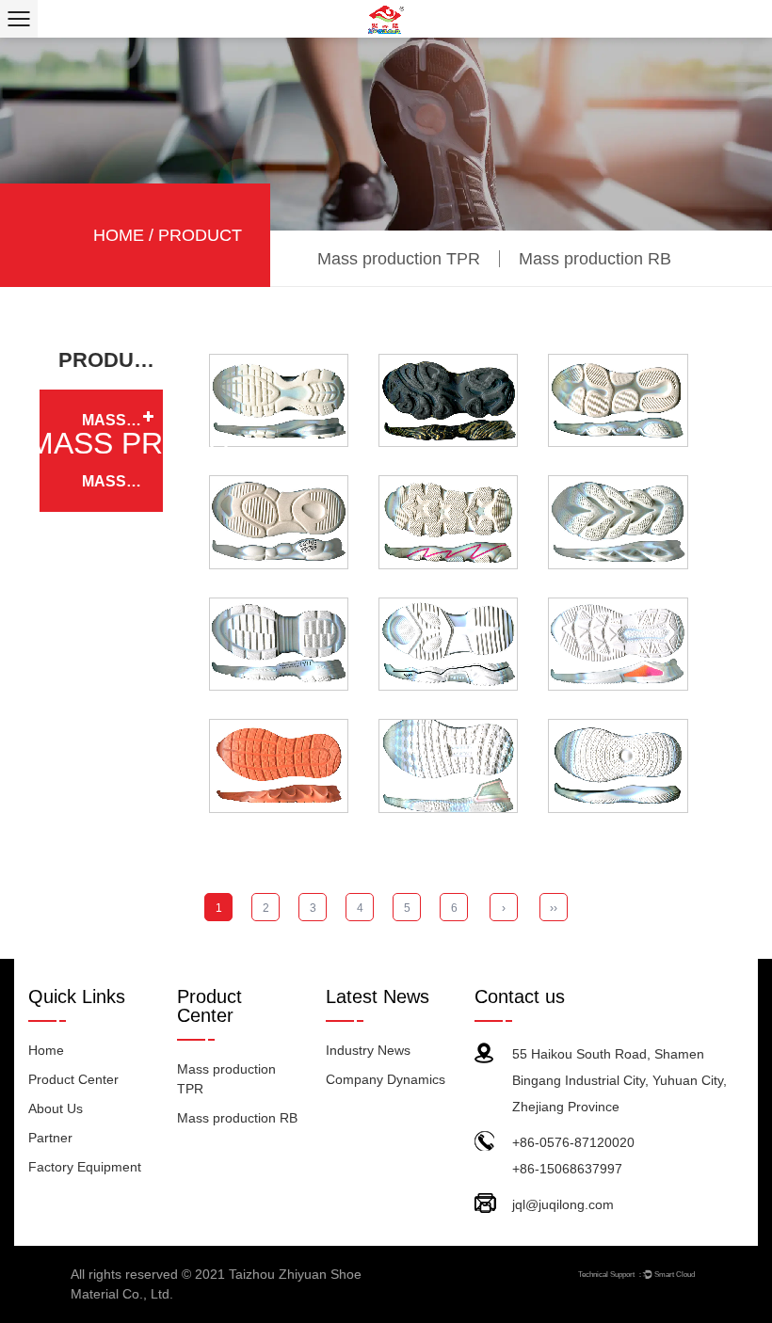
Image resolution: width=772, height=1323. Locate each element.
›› (553, 908)
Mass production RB (595, 258)
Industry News (368, 1050)
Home (118, 235)
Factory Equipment (84, 1166)
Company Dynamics (385, 1079)
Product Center (73, 1079)
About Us (55, 1108)
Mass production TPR (398, 258)
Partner (50, 1137)
